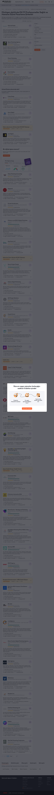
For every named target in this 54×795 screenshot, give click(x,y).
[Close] (45, 384)
